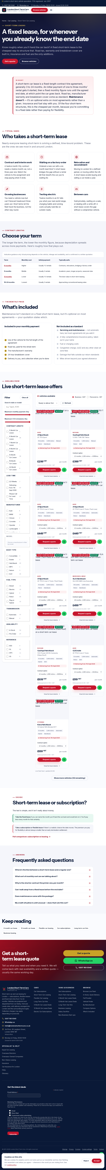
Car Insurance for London (11, 1067)
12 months (8, 277)
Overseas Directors (9, 1053)
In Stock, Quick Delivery (91, 995)
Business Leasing (64, 1008)
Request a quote (49, 470)
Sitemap (64, 1149)
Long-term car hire (81, 928)
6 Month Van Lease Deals (67, 998)
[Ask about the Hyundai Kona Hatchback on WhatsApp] (64, 759)
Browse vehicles (39, 10)
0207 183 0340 (9, 5)
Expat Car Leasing (8, 1050)
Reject (86, 1161)
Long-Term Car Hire (41, 1001)
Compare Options (89, 1008)
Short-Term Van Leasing (66, 995)
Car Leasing (12, 21)
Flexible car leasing (46, 928)
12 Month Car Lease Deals (43, 1008)
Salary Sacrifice (63, 1011)
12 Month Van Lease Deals (67, 1001)
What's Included (88, 1011)
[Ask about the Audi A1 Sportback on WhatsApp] (64, 470)
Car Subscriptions (40, 991)
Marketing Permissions (14, 1102)
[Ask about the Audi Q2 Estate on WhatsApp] (99, 687)
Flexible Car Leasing (41, 998)
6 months (7, 265)
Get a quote (10, 61)
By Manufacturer (89, 1005)
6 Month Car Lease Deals (43, 1005)
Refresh (68, 403)
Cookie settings (87, 1149)
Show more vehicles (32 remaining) (69, 778)
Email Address (12, 1092)
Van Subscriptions (64, 991)
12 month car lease (28, 928)
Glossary (5, 1073)
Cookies (77, 1149)
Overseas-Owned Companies (12, 1056)
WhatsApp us (24, 5)
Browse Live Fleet (89, 991)
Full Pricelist (87, 998)
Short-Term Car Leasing (42, 995)
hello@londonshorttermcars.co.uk (17, 1026)
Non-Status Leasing (9, 1060)
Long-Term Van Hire (65, 1005)
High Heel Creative (21, 1153)
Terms (95, 1149)
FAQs (4, 1070)
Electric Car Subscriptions (43, 1011)
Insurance (5, 1063)
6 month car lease (10, 928)
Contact (101, 1149)
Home (4, 21)
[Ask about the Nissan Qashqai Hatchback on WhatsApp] (99, 470)
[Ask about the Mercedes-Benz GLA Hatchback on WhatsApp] (99, 614)
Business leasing (10, 933)
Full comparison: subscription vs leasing (30, 836)
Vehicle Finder (88, 1001)
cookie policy (11, 1165)
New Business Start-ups (66, 1015)
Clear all (25, 398)
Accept (97, 1161)
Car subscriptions (63, 928)
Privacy (71, 1149)
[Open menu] (51, 10)
